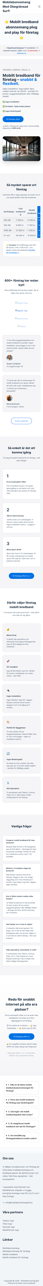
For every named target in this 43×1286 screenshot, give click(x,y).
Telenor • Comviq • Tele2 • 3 (16, 70)
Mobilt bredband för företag (15, 1257)
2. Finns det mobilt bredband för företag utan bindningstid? (20, 1101)
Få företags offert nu (21, 1037)
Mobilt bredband (10, 1254)
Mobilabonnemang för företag (16, 1251)
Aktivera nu (21, 53)
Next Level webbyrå (26, 1283)
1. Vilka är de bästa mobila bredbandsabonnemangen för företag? (19, 1088)
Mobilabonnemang (11, 1248)
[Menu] (39, 7)
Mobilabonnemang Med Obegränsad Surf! (16, 6)
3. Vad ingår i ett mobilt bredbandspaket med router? (19, 1113)
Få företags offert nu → (21, 576)
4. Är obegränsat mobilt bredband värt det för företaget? (21, 1125)
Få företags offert (13, 119)
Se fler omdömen (21, 421)
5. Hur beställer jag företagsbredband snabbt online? (21, 1137)
